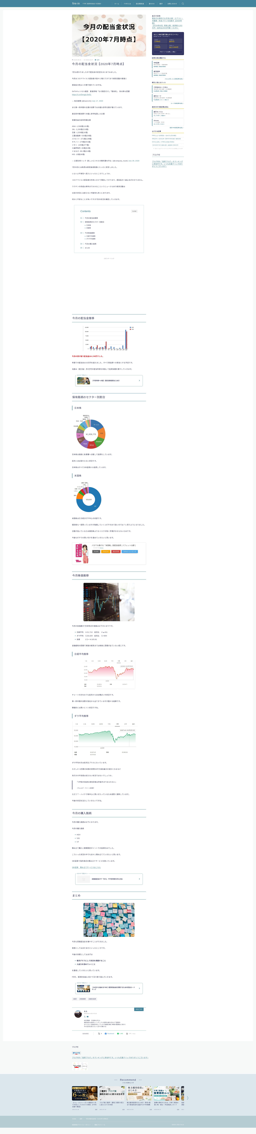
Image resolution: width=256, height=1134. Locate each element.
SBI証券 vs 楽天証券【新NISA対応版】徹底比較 (166, 138)
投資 (98, 60)
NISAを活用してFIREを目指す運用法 (163, 142)
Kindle (96, 551)
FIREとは (127, 4)
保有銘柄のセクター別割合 (94, 222)
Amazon (105, 551)
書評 (161, 4)
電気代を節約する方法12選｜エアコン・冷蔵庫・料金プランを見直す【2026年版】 (167, 21)
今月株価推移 (90, 233)
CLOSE (134, 211)
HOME (74, 1119)
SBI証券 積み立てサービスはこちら (86, 867)
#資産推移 (83, 999)
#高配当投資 (92, 999)
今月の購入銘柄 (90, 244)
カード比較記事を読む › (177, 103)
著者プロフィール (100, 1125)
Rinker (101, 547)
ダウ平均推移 (91, 239)
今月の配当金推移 (91, 218)
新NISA (152, 4)
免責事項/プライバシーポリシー (81, 1125)
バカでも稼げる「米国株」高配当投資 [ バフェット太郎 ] (114, 545)
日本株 (88, 225)
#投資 (75, 999)
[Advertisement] (109, 284)
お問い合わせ (172, 4)
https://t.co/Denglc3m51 (81, 94)
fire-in (76, 3)
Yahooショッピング (129, 551)
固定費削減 (140, 4)
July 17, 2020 (97, 101)
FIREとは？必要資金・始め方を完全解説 (164, 135)
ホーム (116, 4)
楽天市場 (116, 551)
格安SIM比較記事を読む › (177, 127)
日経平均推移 (91, 236)
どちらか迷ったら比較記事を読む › (174, 78)
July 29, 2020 (134, 161)
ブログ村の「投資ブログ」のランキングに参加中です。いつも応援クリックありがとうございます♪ (167, 164)
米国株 (88, 228)
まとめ (87, 248)
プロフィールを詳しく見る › (168, 52)
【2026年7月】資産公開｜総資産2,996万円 (165, 145)
